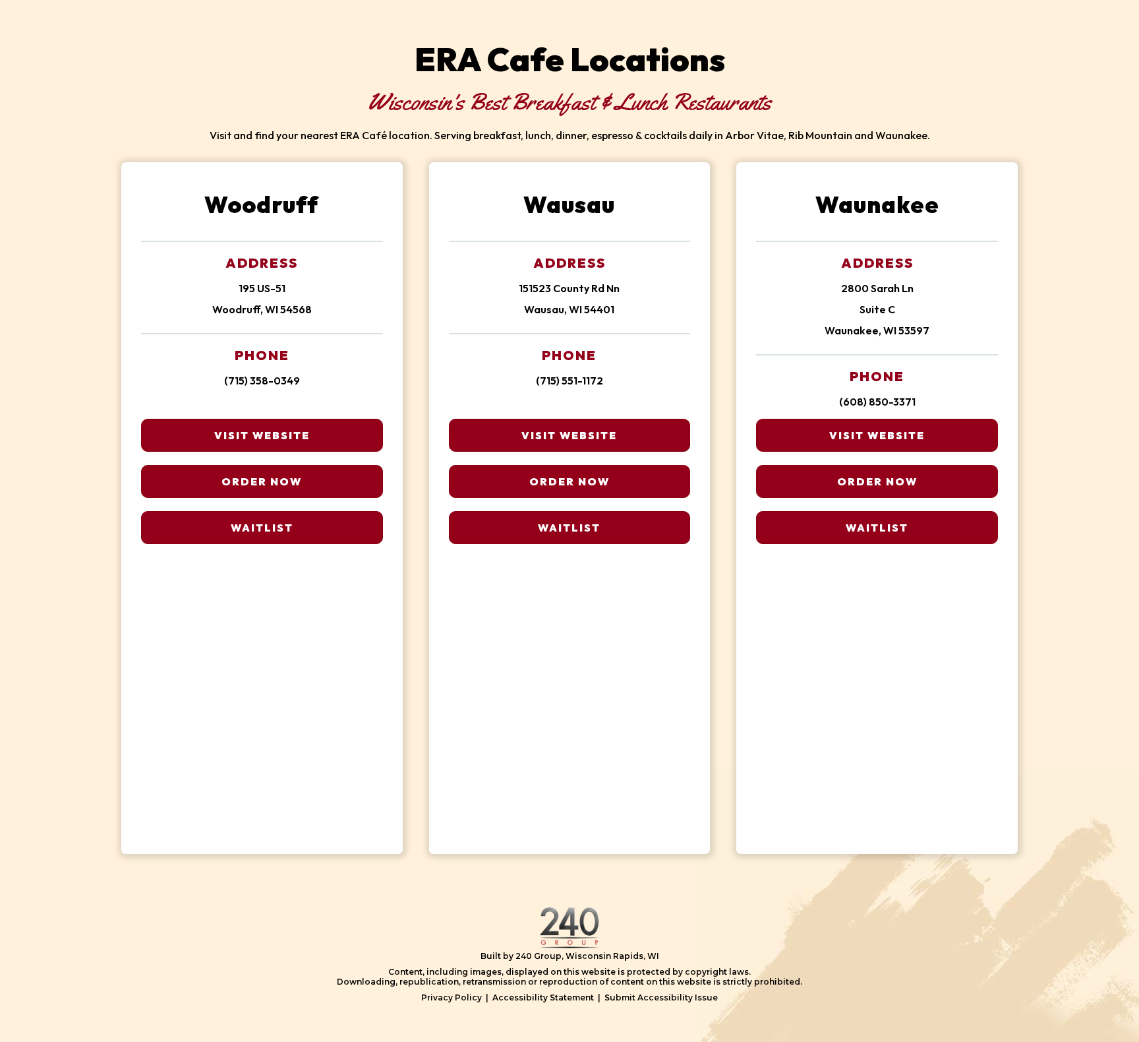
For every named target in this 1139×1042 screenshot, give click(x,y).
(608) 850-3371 (877, 401)
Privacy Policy (451, 997)
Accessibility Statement (543, 997)
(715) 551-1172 (569, 380)
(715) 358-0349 (262, 380)
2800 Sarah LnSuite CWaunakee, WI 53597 (877, 309)
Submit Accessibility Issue (661, 997)
